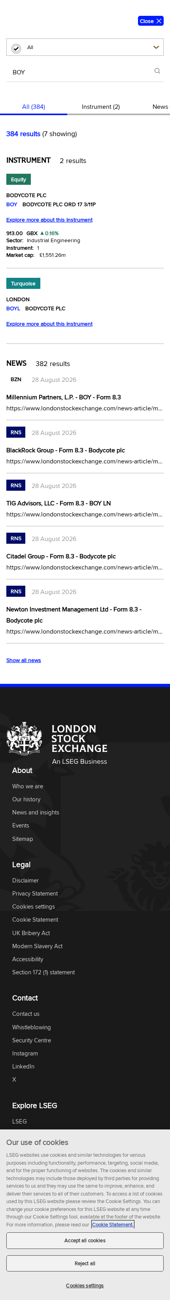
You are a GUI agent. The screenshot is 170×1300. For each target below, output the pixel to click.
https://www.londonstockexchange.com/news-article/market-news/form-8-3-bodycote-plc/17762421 (85, 461)
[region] (85, 1214)
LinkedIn (23, 1066)
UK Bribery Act (31, 933)
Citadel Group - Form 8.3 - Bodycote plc (61, 556)
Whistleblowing (31, 1027)
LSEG (19, 1121)
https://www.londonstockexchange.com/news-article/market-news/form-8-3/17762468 (85, 408)
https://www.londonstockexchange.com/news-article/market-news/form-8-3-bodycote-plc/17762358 (85, 631)
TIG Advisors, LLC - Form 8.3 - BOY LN (58, 503)
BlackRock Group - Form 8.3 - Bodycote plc (65, 450)
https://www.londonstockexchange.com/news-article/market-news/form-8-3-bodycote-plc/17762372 (85, 567)
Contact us (26, 1014)
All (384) (33, 106)
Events (20, 825)
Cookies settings (85, 1285)
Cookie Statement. (113, 1224)
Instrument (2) (101, 106)
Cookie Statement (35, 920)
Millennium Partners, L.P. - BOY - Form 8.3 (63, 397)
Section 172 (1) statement (43, 972)
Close (147, 21)
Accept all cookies (84, 1240)
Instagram (25, 1053)
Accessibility (27, 959)
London (18, 299)
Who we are (27, 786)
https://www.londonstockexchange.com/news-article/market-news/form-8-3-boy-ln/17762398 (85, 514)
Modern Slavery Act (37, 946)
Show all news (23, 660)
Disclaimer (25, 880)
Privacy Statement (35, 894)
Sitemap (22, 839)
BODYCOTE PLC (26, 195)
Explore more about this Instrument (49, 219)
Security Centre (31, 1040)
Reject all (85, 1263)
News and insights (35, 812)
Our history (26, 799)
